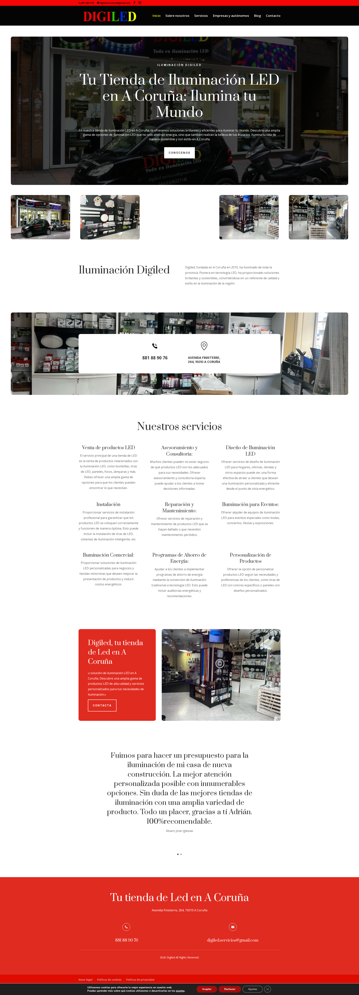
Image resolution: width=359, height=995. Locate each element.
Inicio (156, 16)
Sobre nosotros (177, 16)
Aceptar (206, 989)
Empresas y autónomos (231, 16)
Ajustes (252, 989)
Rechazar (229, 989)
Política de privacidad (140, 979)
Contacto (273, 16)
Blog (257, 16)
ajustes (180, 991)
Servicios (201, 16)
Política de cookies (109, 979)
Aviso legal (85, 979)
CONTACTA (102, 705)
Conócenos (179, 152)
